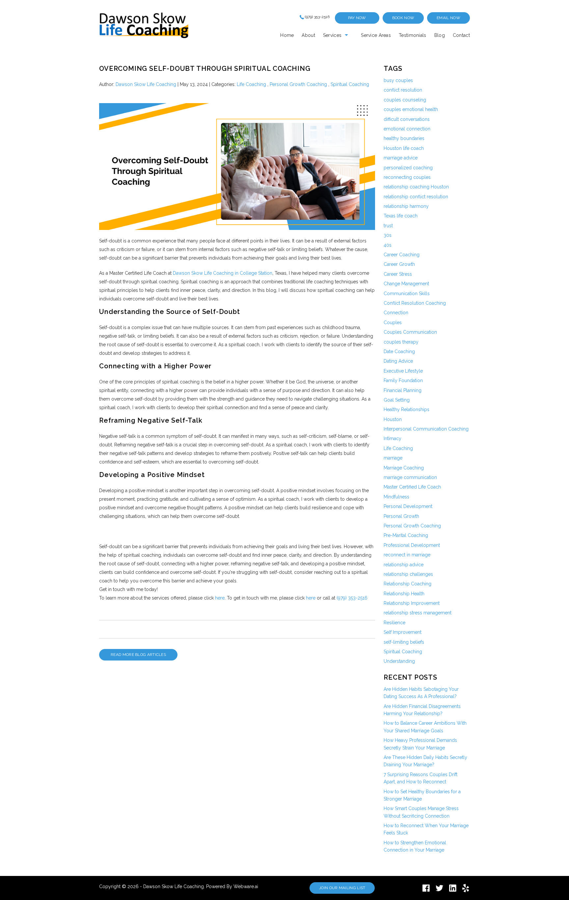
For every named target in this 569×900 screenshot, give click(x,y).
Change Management (406, 283)
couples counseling (405, 99)
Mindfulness (396, 496)
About (308, 35)
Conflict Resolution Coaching (415, 303)
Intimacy (392, 438)
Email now (448, 17)
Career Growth (399, 264)
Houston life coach (404, 148)
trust (388, 225)
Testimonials (412, 35)
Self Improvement (402, 632)
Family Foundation (403, 380)
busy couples (398, 80)
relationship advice (403, 564)
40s (388, 245)
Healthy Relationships (406, 409)
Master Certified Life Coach (412, 487)
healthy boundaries (404, 138)
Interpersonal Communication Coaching (426, 429)
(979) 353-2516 (317, 16)
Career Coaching (402, 254)
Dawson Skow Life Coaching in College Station (222, 273)
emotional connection (407, 128)
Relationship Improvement (412, 603)
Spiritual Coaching (350, 84)
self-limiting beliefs (404, 642)
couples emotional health (411, 109)
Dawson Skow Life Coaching (173, 886)
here (220, 598)
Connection (396, 312)
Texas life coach (401, 215)
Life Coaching (251, 84)
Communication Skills (407, 293)
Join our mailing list (342, 888)
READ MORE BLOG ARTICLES (138, 654)
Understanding (399, 661)
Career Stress (398, 274)
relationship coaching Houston (416, 186)
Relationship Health (404, 593)
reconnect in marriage (407, 554)
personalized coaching (408, 167)
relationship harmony (406, 206)
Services (332, 35)
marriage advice (401, 157)
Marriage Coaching (404, 467)
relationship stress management (417, 612)
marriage (393, 458)
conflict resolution (403, 90)
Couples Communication (410, 332)
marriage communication (410, 477)
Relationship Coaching (407, 583)
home (287, 35)
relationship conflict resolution (416, 196)
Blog (439, 35)
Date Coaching (399, 351)
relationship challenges (408, 574)
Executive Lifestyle (403, 371)
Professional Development (412, 545)
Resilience (394, 622)
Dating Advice (398, 361)
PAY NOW (357, 17)
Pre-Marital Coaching (406, 535)
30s (388, 235)
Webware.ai (245, 886)
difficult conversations (407, 119)
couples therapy (401, 342)
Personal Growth (401, 516)
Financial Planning (402, 390)
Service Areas (376, 35)
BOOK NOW (403, 17)
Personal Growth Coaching (298, 84)
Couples (393, 322)
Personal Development (408, 506)
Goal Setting (397, 400)
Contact (461, 35)
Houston (393, 419)
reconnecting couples (407, 177)
